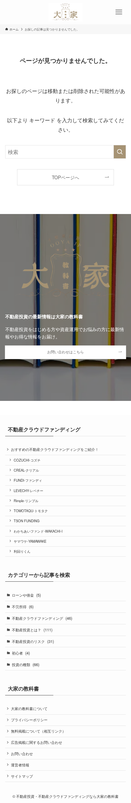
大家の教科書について (29, 708)
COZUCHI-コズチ (27, 460)
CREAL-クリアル (26, 470)
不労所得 (23, 606)
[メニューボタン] (119, 12)
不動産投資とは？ (32, 630)
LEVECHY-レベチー (28, 490)
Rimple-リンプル (26, 500)
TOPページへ (65, 177)
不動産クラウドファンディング (42, 618)
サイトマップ (22, 776)
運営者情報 (20, 765)
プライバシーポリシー (29, 720)
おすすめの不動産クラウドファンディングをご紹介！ (55, 449)
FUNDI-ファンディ (28, 480)
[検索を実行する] (120, 152)
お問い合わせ (22, 753)
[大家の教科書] (65, 12)
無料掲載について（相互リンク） (38, 731)
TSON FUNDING (27, 520)
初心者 (21, 653)
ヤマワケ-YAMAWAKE (30, 541)
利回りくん (22, 551)
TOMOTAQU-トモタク (31, 510)
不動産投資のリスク (33, 641)
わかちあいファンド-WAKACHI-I (38, 531)
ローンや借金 (26, 595)
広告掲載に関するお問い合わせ (36, 742)
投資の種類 (25, 664)
